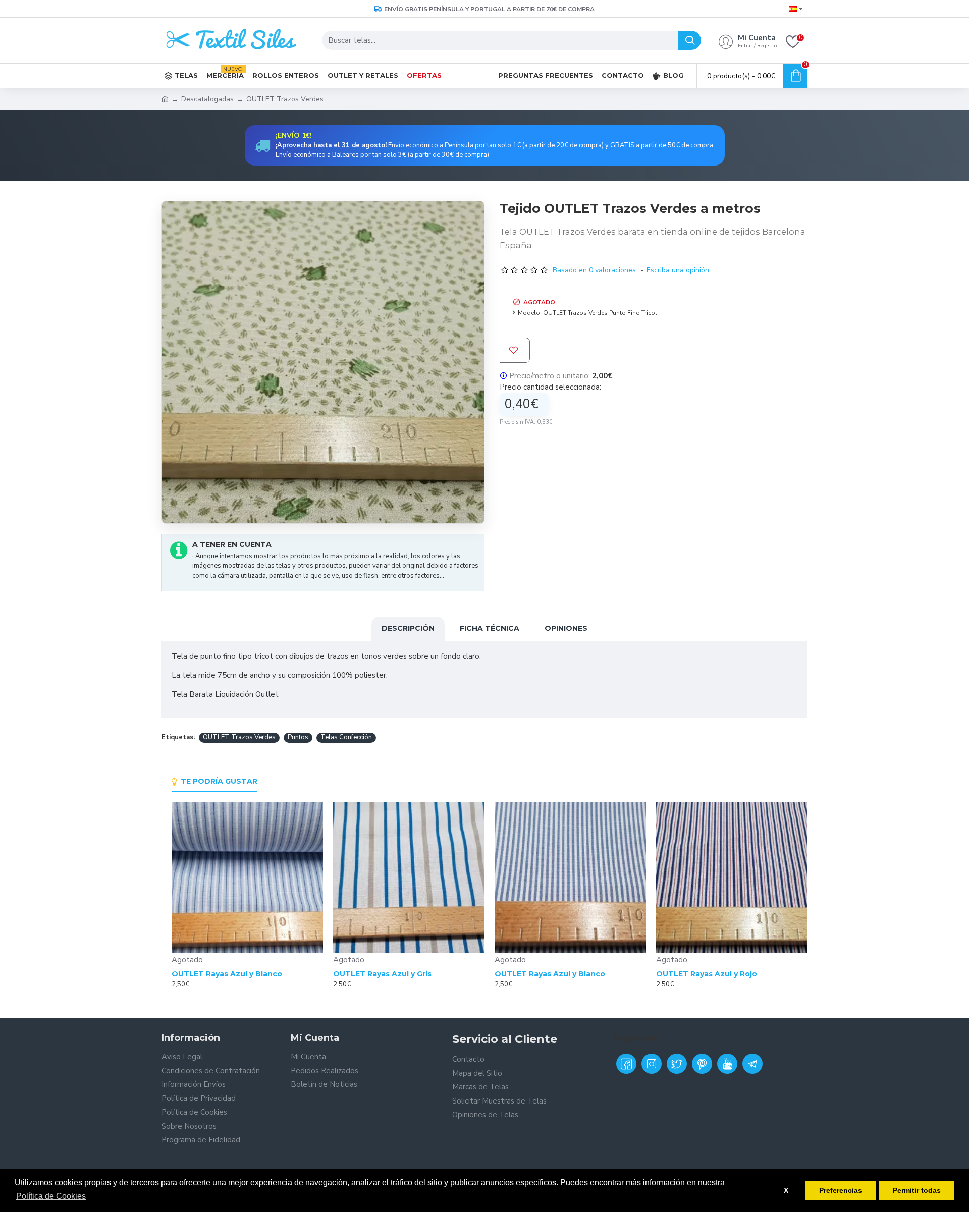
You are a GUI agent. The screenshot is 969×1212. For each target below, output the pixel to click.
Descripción (408, 628)
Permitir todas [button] (917, 1190)
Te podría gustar (219, 781)
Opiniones (566, 628)
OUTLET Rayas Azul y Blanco (227, 973)
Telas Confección (346, 737)
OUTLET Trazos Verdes (239, 737)
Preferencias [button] (840, 1190)
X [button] (786, 1190)
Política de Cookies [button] (51, 1196)
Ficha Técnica (489, 628)
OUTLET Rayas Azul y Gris (382, 973)
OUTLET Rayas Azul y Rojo (706, 973)
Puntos (298, 737)
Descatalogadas (207, 99)
